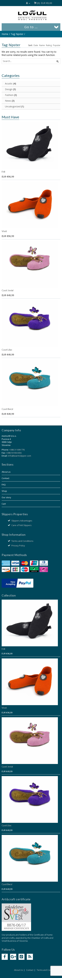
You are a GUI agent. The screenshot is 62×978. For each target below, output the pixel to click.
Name (42, 45)
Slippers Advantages (21, 520)
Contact (5, 478)
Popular (56, 45)
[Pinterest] (22, 957)
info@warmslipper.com (19, 455)
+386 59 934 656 (13, 452)
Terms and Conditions (22, 540)
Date (36, 45)
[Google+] (13, 957)
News (8, 100)
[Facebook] (5, 957)
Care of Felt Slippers (21, 525)
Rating (49, 45)
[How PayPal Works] (17, 582)
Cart (4, 503)
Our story (6, 497)
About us (6, 471)
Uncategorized (13, 106)
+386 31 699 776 (17, 449)
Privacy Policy (18, 545)
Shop (4, 490)
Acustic (9, 83)
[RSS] (30, 957)
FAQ (4, 484)
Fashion (9, 95)
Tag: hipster (17, 34)
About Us (18, 970)
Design (8, 89)
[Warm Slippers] (32, 15)
